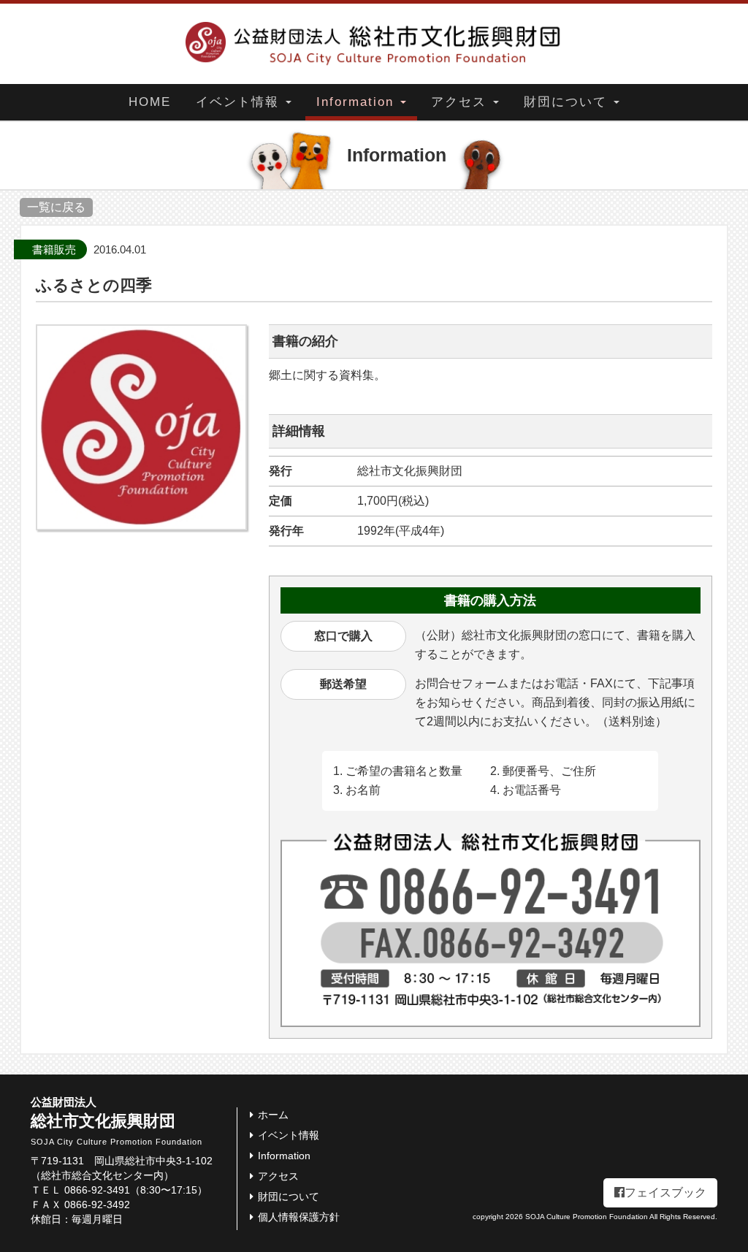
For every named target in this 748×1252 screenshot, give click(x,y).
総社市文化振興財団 (116, 1121)
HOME (150, 102)
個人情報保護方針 (299, 1217)
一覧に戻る (56, 207)
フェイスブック (665, 1192)
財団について (568, 102)
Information (357, 102)
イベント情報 (240, 102)
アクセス (461, 102)
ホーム (273, 1115)
